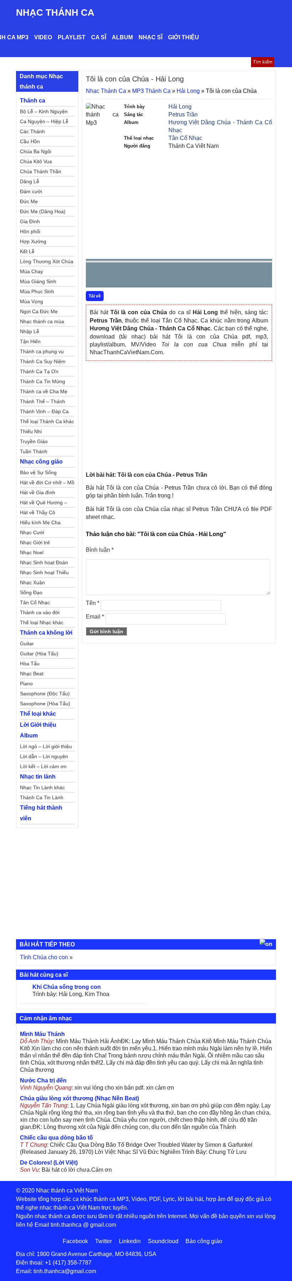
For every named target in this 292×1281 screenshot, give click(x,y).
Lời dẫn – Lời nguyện (44, 756)
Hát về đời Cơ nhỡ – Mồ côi (47, 483)
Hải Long (188, 91)
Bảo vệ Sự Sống (38, 472)
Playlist (71, 37)
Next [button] (132, 276)
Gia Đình (30, 221)
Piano (26, 683)
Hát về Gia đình (37, 492)
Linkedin (130, 1241)
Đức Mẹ (29, 201)
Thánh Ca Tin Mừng (42, 381)
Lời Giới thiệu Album (38, 730)
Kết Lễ (27, 251)
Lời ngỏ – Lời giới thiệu (46, 746)
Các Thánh (32, 131)
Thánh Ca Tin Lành (41, 797)
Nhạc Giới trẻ (35, 542)
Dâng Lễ (29, 181)
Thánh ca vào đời (39, 612)
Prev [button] (95, 276)
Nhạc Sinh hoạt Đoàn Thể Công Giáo (44, 563)
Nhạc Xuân (32, 582)
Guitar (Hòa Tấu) (39, 653)
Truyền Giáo (34, 441)
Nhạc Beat (31, 673)
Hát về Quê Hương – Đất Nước (43, 503)
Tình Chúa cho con (44, 957)
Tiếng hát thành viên (41, 813)
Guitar (27, 643)
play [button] (113, 275)
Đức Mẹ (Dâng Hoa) (43, 211)
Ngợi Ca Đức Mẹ (39, 311)
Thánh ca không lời (46, 633)
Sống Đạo (31, 592)
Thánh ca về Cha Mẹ (43, 391)
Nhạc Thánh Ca (55, 12)
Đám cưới (31, 191)
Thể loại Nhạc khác (41, 622)
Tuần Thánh (33, 451)
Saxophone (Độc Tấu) (45, 693)
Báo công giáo (204, 1241)
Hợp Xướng (33, 241)
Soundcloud (163, 1241)
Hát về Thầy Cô (37, 512)
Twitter (103, 1241)
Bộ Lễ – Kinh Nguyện (44, 111)
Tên (92, 603)
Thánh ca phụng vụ (42, 351)
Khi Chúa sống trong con (66, 987)
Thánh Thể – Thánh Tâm (42, 402)
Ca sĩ (98, 37)
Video (43, 37)
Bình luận (100, 550)
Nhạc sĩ (150, 37)
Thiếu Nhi (31, 431)
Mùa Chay (31, 271)
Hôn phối (30, 231)
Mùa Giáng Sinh (38, 281)
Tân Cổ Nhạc (185, 138)
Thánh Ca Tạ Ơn (39, 371)
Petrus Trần (183, 114)
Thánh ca (32, 100)
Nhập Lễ (29, 331)
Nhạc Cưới (32, 532)
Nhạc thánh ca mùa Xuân (42, 322)
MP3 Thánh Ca (151, 91)
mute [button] (224, 275)
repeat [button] (155, 276)
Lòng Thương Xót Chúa (46, 261)
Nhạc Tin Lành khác (42, 787)
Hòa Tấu (30, 663)
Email (95, 617)
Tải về (95, 296)
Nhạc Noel (31, 552)
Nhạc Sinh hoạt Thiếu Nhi (44, 573)
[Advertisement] (179, 204)
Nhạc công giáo (41, 462)
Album (122, 37)
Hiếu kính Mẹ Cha (40, 522)
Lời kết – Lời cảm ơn (43, 766)
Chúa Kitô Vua (36, 161)
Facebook (75, 1241)
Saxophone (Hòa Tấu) (45, 703)
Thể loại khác (38, 714)
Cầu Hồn (30, 141)
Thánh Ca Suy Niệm (43, 361)
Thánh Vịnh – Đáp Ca (44, 411)
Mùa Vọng (31, 301)
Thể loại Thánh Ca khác (47, 421)
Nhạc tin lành (38, 777)
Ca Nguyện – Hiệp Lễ (44, 121)
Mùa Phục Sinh (37, 291)
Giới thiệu (183, 37)
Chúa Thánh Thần (40, 171)
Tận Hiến (30, 341)
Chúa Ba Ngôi (35, 151)
